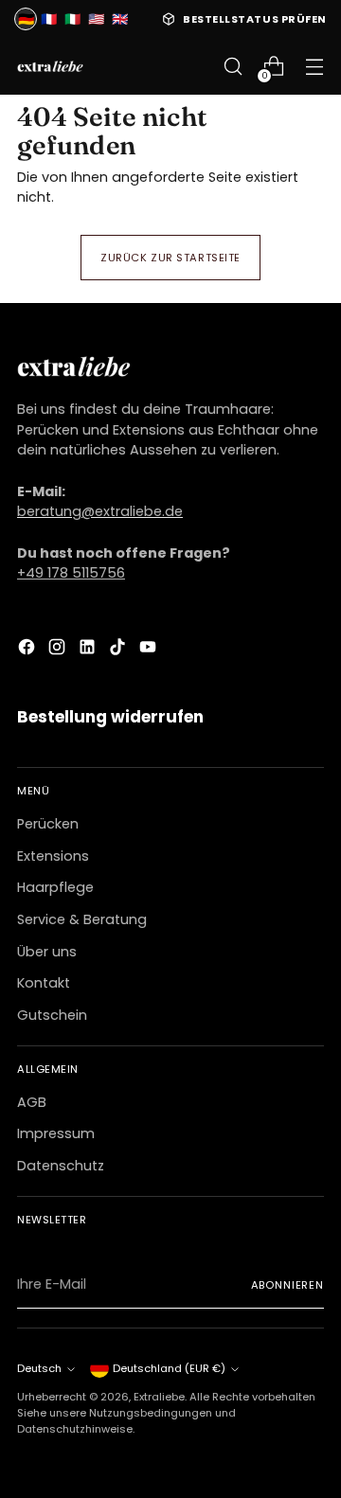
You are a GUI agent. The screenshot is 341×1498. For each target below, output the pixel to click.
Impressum (56, 1133)
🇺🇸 (96, 18)
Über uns (47, 951)
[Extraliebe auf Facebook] (28, 650)
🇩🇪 (26, 18)
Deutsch (39, 1368)
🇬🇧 (120, 18)
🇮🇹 (72, 18)
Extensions (53, 856)
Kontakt (43, 982)
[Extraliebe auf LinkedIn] (89, 650)
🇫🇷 (49, 18)
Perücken (48, 823)
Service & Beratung (82, 919)
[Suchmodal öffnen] (232, 66)
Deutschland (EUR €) (169, 1368)
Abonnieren (287, 1285)
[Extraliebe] (50, 67)
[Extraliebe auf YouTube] (149, 650)
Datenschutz (60, 1165)
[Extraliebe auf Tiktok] (119, 650)
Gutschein (52, 1015)
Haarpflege (55, 887)
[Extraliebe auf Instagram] (58, 650)
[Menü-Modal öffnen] (314, 66)
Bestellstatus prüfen (255, 19)
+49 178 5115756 (71, 572)
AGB (31, 1102)
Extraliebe (159, 1396)
